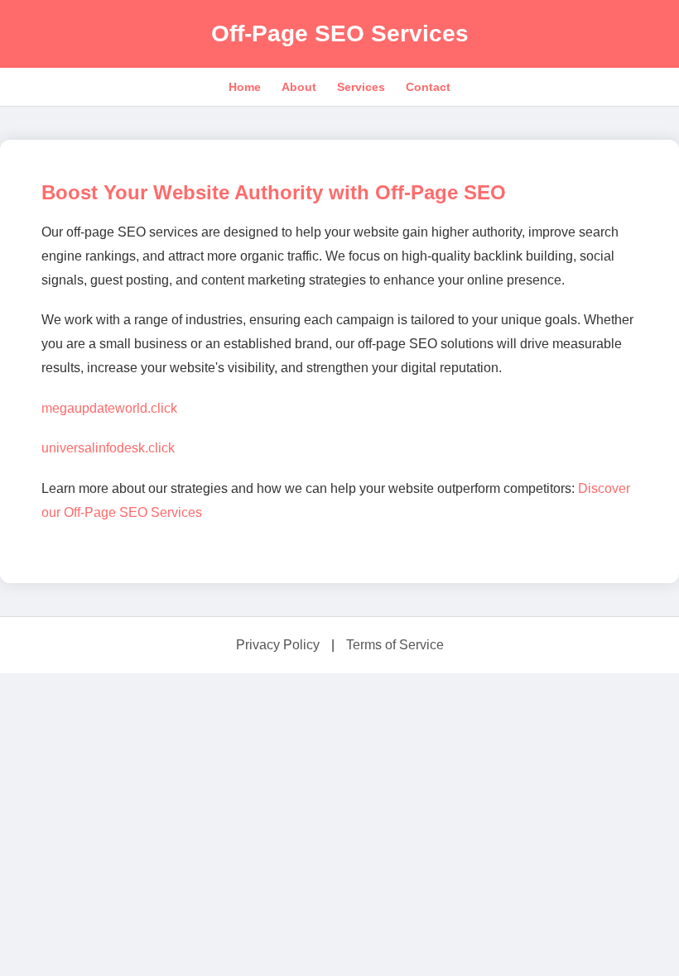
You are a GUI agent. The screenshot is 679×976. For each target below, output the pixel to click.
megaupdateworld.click (109, 408)
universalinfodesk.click (108, 448)
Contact (428, 86)
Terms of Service (395, 645)
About (299, 86)
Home (245, 86)
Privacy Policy (278, 645)
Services (361, 86)
